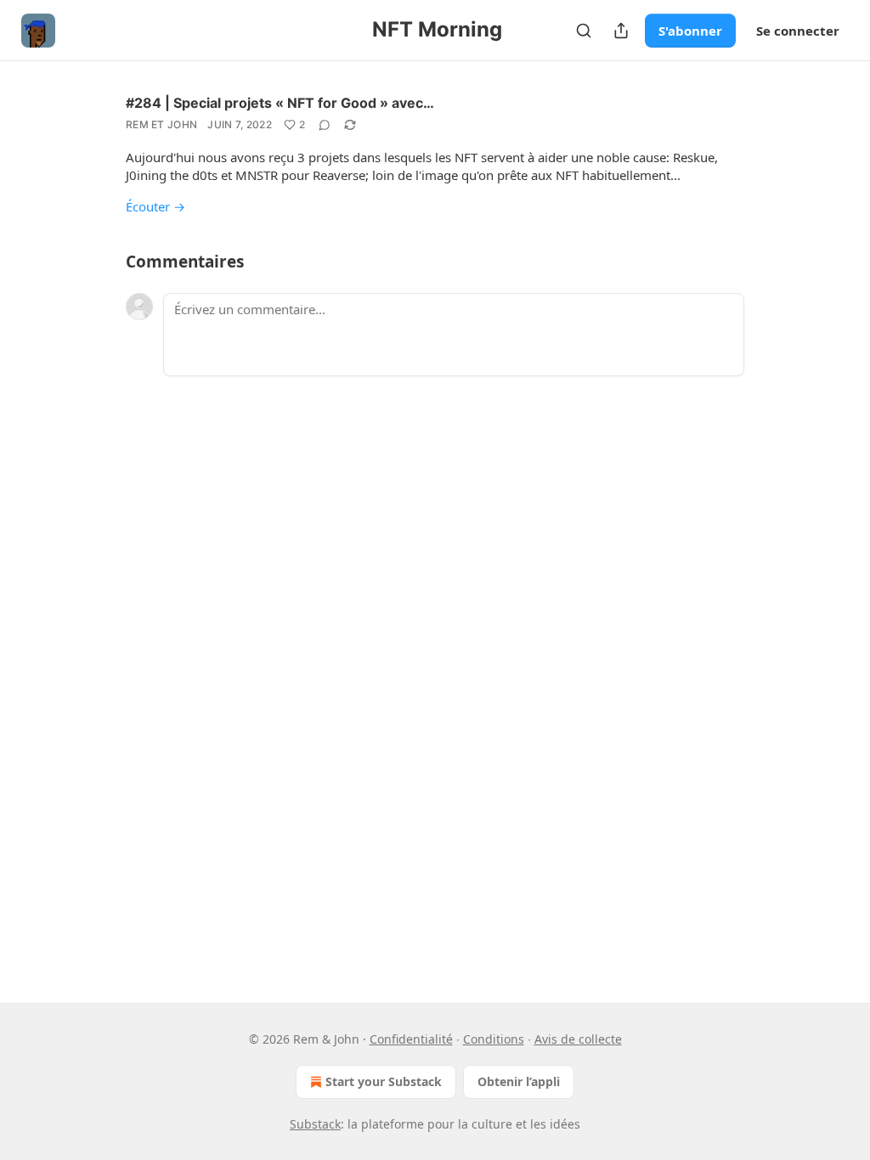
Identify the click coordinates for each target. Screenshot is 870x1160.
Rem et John (161, 124)
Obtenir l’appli (518, 1081)
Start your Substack (383, 1081)
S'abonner (690, 30)
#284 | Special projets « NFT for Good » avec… (280, 102)
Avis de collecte (578, 1039)
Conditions (493, 1039)
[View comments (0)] (325, 125)
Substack (315, 1124)
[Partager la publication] (621, 31)
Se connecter (797, 30)
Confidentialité (411, 1039)
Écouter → (155, 206)
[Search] (584, 31)
